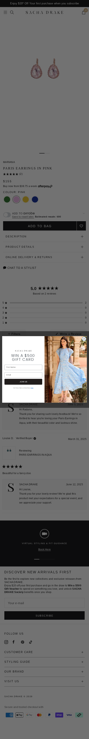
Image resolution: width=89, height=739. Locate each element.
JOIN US (23, 381)
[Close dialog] (84, 339)
